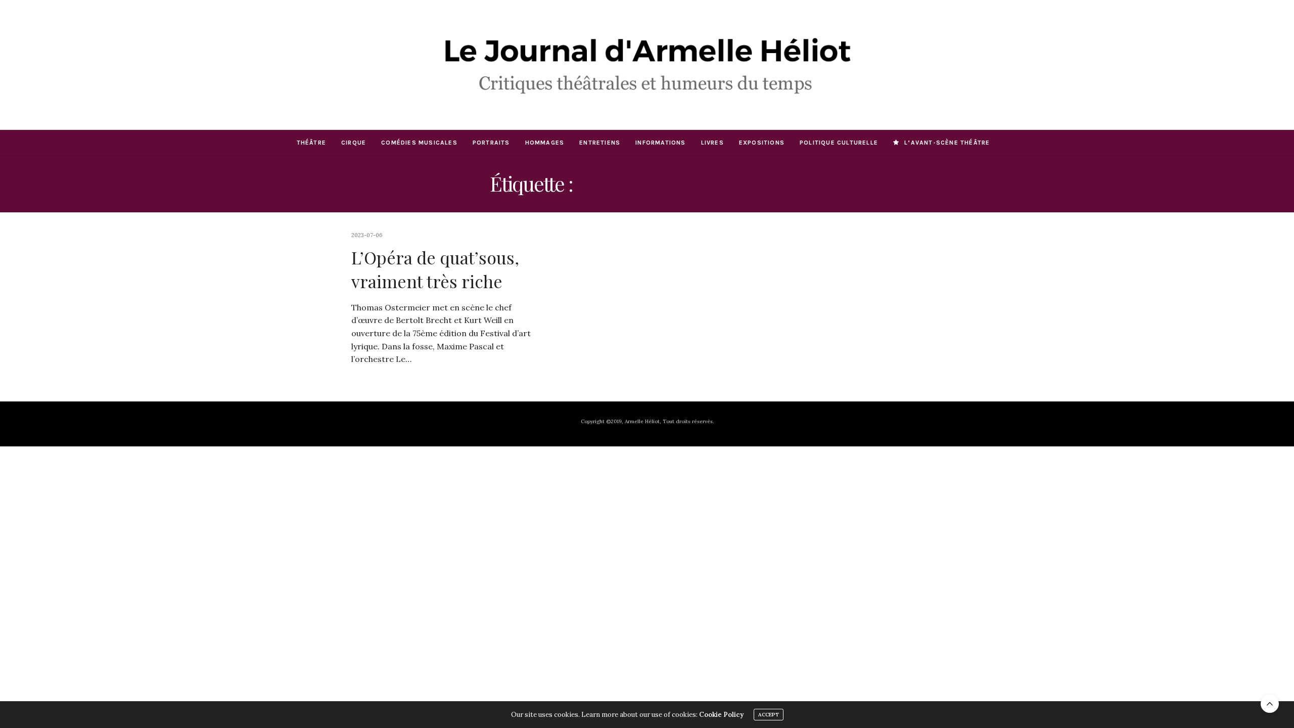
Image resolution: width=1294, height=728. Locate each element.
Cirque (353, 142)
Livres (712, 142)
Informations (660, 142)
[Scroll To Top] (1270, 704)
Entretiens (599, 142)
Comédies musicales (419, 142)
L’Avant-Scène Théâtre (947, 142)
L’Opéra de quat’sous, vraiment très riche (435, 269)
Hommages (545, 142)
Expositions (761, 142)
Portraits (491, 142)
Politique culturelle (839, 142)
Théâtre (311, 142)
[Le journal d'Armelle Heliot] (646, 64)
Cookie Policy (721, 714)
